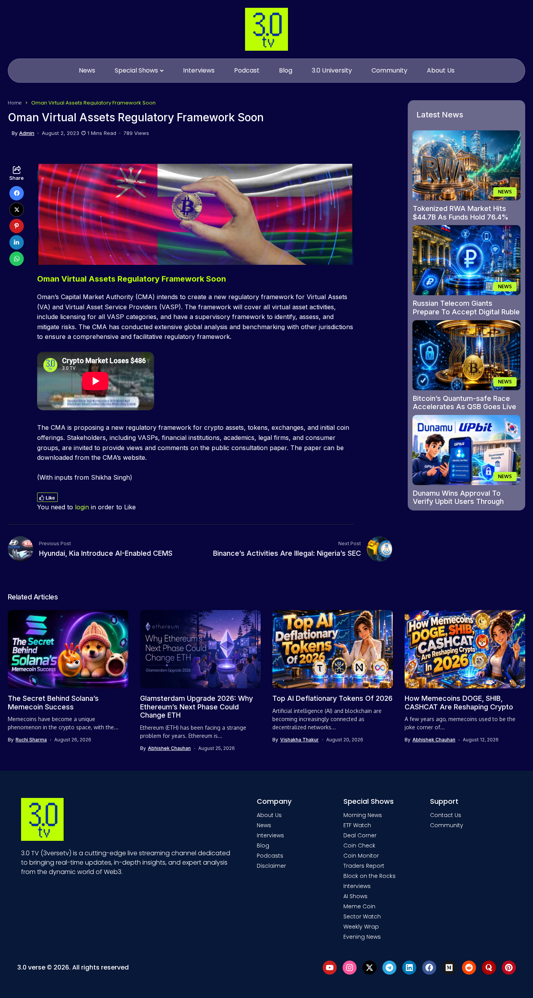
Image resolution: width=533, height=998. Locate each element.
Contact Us (445, 815)
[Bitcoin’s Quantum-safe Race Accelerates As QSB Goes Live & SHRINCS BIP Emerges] (466, 355)
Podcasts (270, 856)
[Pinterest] (509, 968)
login (82, 507)
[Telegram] (389, 968)
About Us (269, 815)
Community (446, 825)
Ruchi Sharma (31, 740)
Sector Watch (362, 916)
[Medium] (449, 968)
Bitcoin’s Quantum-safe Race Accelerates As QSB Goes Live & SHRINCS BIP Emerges (464, 406)
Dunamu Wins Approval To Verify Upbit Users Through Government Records (458, 501)
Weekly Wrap (361, 927)
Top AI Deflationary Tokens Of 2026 (332, 698)
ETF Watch (357, 825)
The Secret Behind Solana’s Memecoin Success (53, 702)
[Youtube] (330, 968)
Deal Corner (360, 835)
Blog (263, 845)
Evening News (362, 937)
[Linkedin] (409, 968)
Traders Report (363, 866)
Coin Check (359, 845)
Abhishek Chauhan (169, 748)
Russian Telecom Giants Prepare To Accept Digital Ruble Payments (466, 311)
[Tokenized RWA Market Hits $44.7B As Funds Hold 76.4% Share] (466, 165)
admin (26, 133)
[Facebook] (429, 968)
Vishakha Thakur (299, 740)
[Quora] (489, 968)
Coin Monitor (361, 856)
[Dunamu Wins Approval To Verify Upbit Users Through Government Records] (466, 450)
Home (15, 102)
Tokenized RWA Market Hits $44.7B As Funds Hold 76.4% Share (460, 216)
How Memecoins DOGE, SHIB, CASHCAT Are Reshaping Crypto (459, 702)
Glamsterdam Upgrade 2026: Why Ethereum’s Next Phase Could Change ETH (196, 706)
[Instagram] (350, 968)
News (264, 825)
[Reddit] (469, 968)
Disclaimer (271, 866)
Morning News (362, 815)
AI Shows (355, 896)
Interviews (270, 835)
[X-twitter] (369, 968)
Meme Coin (359, 906)
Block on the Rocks (369, 876)
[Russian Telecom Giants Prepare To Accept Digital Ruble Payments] (466, 260)
